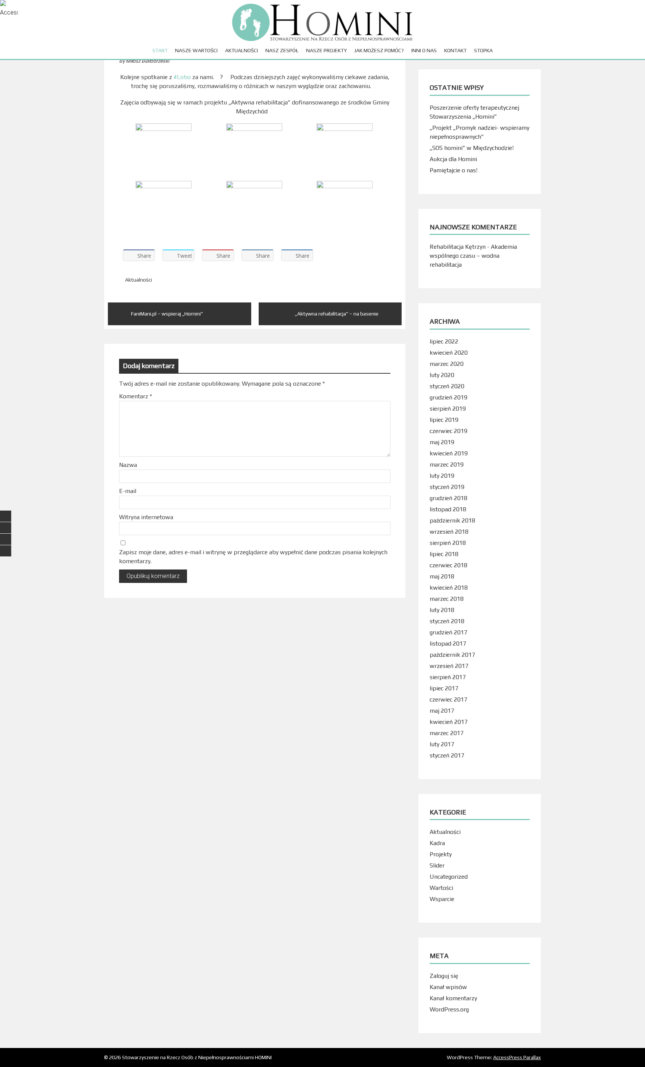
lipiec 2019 (444, 419)
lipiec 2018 (444, 554)
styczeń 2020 (447, 386)
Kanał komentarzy (453, 998)
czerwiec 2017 (448, 699)
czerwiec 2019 (448, 430)
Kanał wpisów (448, 987)
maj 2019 (442, 442)
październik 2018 (452, 520)
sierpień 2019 (448, 408)
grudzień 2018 (448, 498)
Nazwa (128, 464)
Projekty (441, 854)
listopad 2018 (448, 509)
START (160, 50)
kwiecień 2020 (449, 352)
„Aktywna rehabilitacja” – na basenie (336, 314)
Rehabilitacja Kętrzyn (458, 246)
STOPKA (483, 50)
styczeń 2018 (447, 621)
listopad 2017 (448, 643)
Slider (437, 865)
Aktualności (138, 280)
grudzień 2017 (448, 632)
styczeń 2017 (447, 755)
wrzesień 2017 (449, 665)
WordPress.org (449, 1009)
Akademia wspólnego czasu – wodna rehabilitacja (473, 255)
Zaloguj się (444, 975)
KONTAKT (455, 50)
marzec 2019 (447, 464)
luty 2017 (442, 744)
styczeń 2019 (447, 486)
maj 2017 (442, 710)
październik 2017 (452, 654)
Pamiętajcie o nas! (453, 170)
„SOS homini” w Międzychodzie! (472, 147)
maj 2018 (442, 576)
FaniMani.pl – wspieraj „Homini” (167, 314)
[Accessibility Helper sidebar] (9, 9)
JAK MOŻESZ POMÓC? (379, 50)
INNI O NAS (424, 50)
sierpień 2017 (448, 677)
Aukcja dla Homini (453, 159)
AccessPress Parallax (517, 1057)
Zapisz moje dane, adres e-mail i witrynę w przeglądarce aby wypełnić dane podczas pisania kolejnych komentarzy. (253, 557)
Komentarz (135, 396)
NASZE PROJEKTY (326, 50)
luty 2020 (442, 375)
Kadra (437, 843)
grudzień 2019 (448, 397)
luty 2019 (442, 475)
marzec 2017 (447, 733)
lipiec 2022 (444, 341)
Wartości (441, 887)
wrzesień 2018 (449, 531)
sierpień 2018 (448, 542)
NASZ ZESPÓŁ (282, 50)
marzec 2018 (447, 598)
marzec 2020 (447, 363)
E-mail (127, 491)
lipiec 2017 (444, 688)
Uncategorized (449, 876)
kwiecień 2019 (449, 453)
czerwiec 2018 (448, 565)
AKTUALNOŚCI (241, 50)
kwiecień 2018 (449, 587)
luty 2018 (442, 609)
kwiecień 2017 (449, 721)
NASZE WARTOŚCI (196, 50)
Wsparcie (442, 899)
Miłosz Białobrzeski (147, 61)
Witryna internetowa (146, 517)
